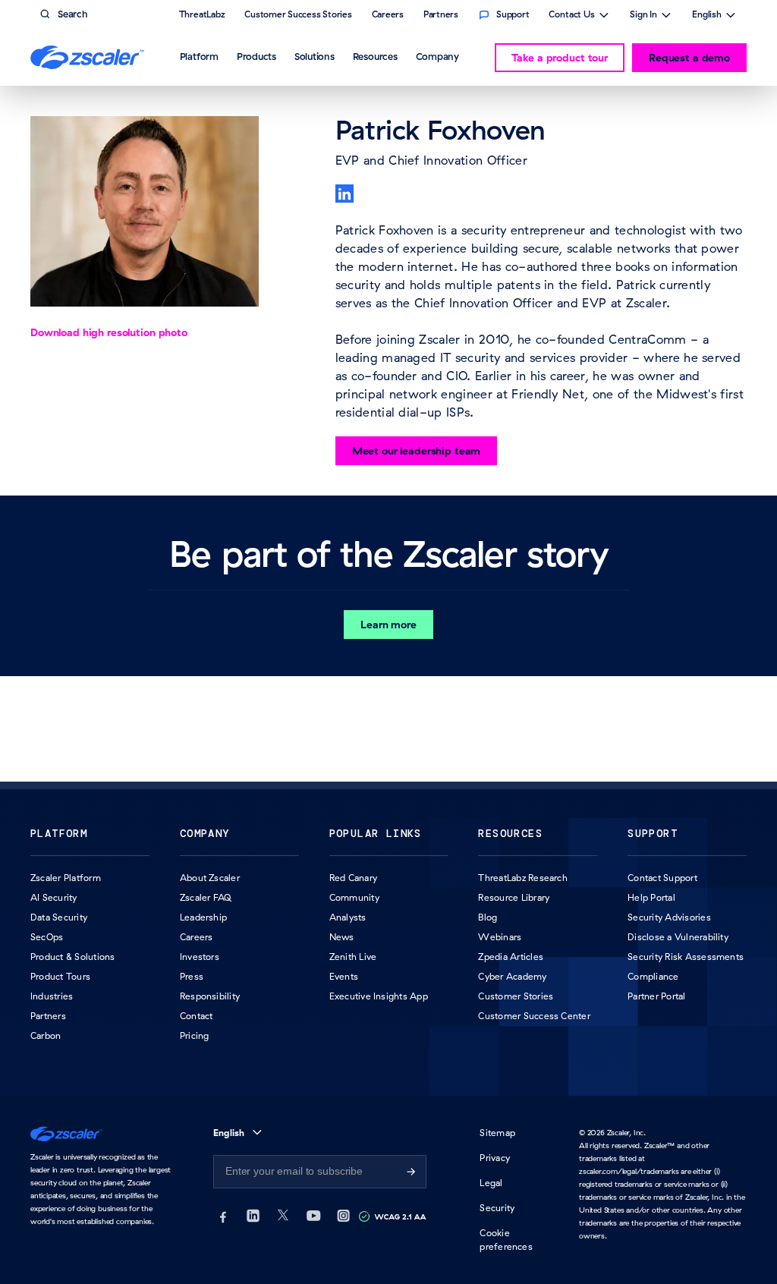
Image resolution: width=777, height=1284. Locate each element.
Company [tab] (437, 56)
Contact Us (572, 16)
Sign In (643, 16)
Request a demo (689, 58)
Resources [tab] (375, 56)
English (707, 16)
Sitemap (497, 1132)
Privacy (495, 1157)
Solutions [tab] (314, 56)
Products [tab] (256, 56)
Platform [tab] (199, 56)
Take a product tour (559, 58)
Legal (491, 1182)
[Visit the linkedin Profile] (344, 193)
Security (497, 1207)
